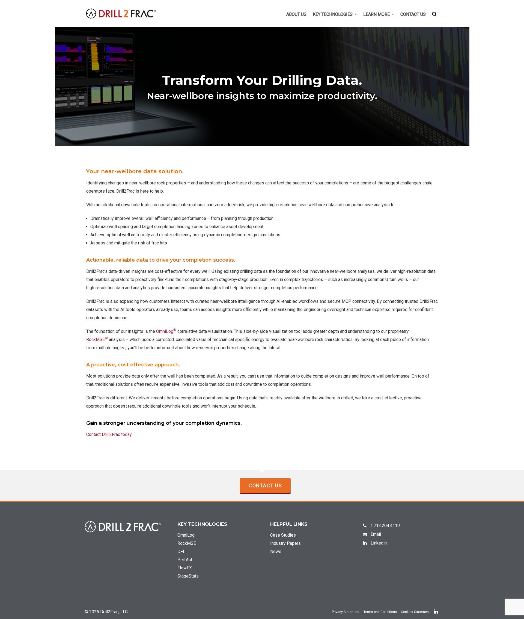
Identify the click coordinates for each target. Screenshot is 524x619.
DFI (180, 551)
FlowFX (184, 567)
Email (375, 534)
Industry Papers (285, 543)
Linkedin (378, 543)
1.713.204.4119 (384, 525)
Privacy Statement (345, 612)
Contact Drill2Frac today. (109, 434)
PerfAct (184, 559)
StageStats (188, 576)
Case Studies (283, 535)
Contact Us (265, 485)
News (275, 551)
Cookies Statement (415, 612)
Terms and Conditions (380, 612)
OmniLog (166, 331)
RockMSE (97, 339)
